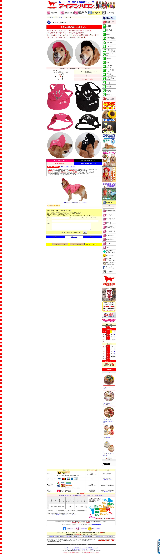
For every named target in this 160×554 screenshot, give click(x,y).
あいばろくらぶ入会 (80, 535)
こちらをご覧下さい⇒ (96, 523)
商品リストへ (74, 237)
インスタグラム (83, 527)
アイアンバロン (50, 17)
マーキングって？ (91, 244)
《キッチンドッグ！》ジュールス (108, 385)
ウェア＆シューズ (58, 17)
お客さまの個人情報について (69, 535)
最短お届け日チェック (89, 535)
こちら (75, 212)
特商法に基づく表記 (108, 535)
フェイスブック (71, 527)
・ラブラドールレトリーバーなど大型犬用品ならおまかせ (81, 546)
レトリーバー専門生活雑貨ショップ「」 (81, 548)
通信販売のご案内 (58, 535)
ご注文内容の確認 (99, 535)
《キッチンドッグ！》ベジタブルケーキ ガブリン (108, 417)
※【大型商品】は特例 (106, 478)
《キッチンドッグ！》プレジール (108, 401)
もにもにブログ (96, 527)
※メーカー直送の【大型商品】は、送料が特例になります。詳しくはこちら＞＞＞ (64, 513)
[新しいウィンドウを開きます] (81, 14)
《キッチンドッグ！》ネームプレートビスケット (108, 451)
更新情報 (52, 535)
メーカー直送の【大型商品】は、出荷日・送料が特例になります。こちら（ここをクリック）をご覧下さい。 (81, 494)
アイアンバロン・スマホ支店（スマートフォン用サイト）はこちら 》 (81, 543)
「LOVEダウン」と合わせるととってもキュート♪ (74, 202)
